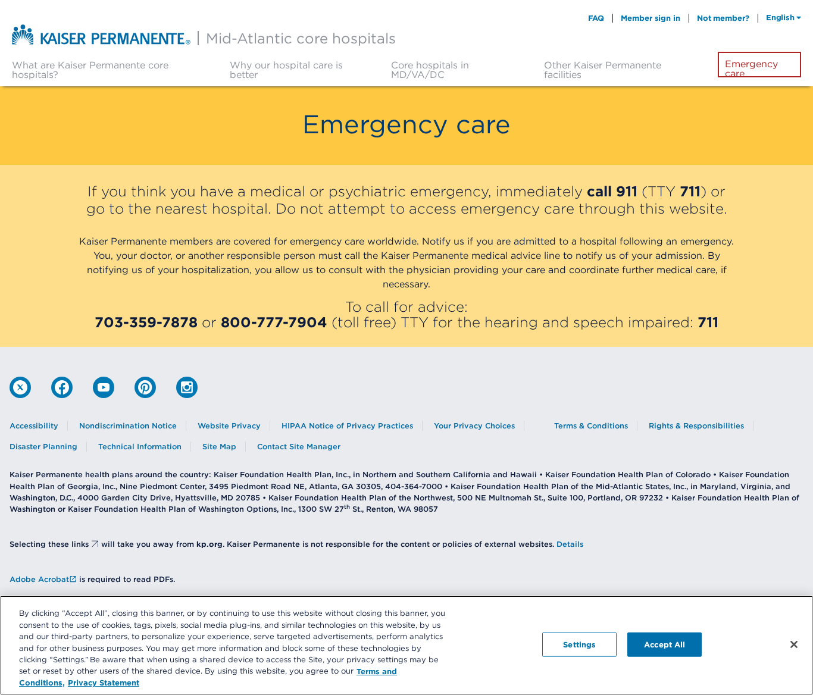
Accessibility (34, 426)
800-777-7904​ (274, 322)
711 (690, 191)
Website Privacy (229, 426)
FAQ (596, 17)
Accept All (664, 643)
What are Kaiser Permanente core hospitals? (90, 69)
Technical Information (140, 447)
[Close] (794, 644)
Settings (579, 643)
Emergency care (751, 68)
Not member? (723, 17)
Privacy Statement (103, 682)
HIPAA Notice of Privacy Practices (347, 426)
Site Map (219, 447)
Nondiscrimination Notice (128, 426)
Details (569, 544)
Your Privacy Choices (474, 426)
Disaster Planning (43, 447)
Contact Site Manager (298, 447)
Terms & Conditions (591, 426)
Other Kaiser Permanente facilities (602, 69)
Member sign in (650, 17)
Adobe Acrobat (39, 579)
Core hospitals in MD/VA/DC (430, 69)
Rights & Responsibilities (696, 426)
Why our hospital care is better (286, 69)
